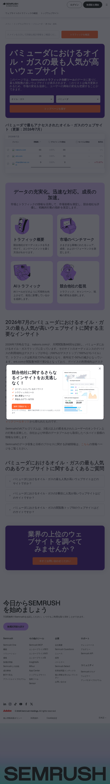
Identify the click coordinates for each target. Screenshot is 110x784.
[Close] (99, 368)
